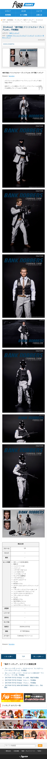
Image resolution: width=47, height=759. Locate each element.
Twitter (39, 751)
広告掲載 (16, 751)
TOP (4, 20)
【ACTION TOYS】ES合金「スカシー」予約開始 (20, 680)
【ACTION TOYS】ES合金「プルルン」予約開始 (20, 683)
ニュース (39, 11)
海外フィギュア (28, 20)
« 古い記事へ (8, 656)
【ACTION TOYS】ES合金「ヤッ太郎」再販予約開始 (21, 677)
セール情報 (23, 15)
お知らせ (39, 15)
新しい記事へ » (38, 656)
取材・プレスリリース (28, 751)
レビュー (8, 11)
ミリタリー (38, 35)
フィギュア (18, 20)
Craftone (9, 35)
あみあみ (12, 76)
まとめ (23, 11)
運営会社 (8, 751)
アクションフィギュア (19, 35)
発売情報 (8, 15)
